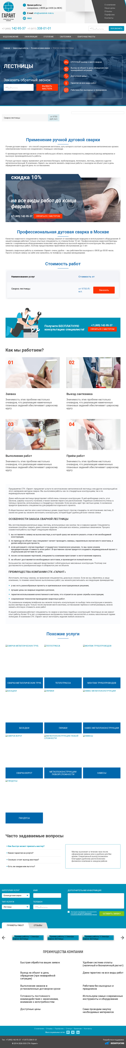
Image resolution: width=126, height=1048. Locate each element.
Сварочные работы (20, 48)
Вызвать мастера (47, 87)
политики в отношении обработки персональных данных (84, 914)
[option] (28, 937)
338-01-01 (39, 28)
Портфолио (59, 1029)
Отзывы (49, 1029)
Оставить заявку (112, 914)
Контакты (88, 1029)
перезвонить (116, 28)
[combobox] (16, 895)
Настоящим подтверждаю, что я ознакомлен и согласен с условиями (84, 912)
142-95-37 (14, 28)
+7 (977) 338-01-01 (29, 1040)
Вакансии (78, 1029)
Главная (7, 48)
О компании (39, 1029)
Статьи (69, 1029)
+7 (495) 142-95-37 (21, 216)
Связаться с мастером (48, 216)
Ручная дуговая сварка (40, 48)
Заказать (104, 290)
